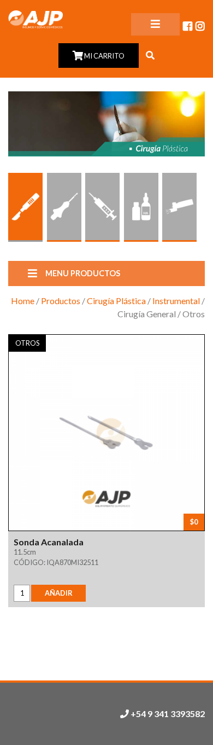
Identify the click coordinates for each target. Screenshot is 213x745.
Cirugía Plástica (116, 300)
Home (22, 300)
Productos (60, 300)
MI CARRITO (104, 55)
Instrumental (176, 300)
